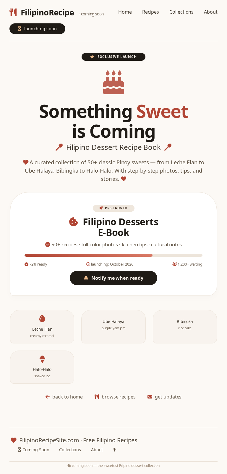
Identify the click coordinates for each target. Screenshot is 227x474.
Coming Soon (35, 449)
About (211, 12)
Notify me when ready (116, 278)
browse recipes (117, 396)
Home (125, 12)
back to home (67, 396)
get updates (168, 396)
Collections (181, 12)
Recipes (150, 12)
